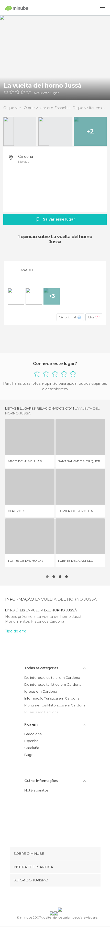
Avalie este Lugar (46, 93)
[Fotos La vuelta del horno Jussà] (55, 57)
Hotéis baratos (36, 790)
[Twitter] (54, 898)
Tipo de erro (15, 631)
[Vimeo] (60, 898)
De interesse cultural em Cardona (52, 677)
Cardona (25, 156)
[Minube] (16, 8)
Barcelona (33, 734)
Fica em (30, 724)
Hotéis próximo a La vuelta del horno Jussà (44, 616)
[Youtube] (67, 898)
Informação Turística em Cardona (52, 698)
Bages (29, 755)
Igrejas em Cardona (40, 691)
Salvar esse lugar (59, 219)
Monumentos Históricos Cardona (34, 621)
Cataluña (31, 748)
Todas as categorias (41, 668)
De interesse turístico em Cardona (52, 684)
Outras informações (41, 780)
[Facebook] (47, 898)
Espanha (31, 741)
